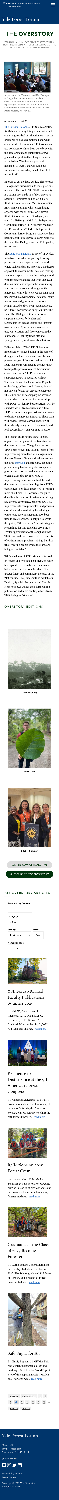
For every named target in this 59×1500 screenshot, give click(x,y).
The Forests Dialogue (16, 127)
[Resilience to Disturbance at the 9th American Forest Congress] (29, 1053)
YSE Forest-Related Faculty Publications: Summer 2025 (27, 997)
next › (14, 1408)
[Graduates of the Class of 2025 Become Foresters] (29, 1222)
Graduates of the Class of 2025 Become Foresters (28, 1250)
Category (13, 916)
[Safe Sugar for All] (29, 1319)
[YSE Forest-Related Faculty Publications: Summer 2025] (29, 971)
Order (36, 929)
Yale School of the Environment (15, 5)
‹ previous (29, 1396)
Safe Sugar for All (24, 1353)
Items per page (16, 942)
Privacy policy (9, 1476)
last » (26, 1408)
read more (40, 1029)
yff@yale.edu (9, 1458)
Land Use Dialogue (20, 253)
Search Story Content (19, 903)
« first (14, 1396)
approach (20, 463)
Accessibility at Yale (12, 1473)
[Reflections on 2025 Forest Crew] (29, 1143)
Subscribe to (29, 874)
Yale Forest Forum (20, 19)
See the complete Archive (29, 864)
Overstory (29, 33)
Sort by (12, 929)
